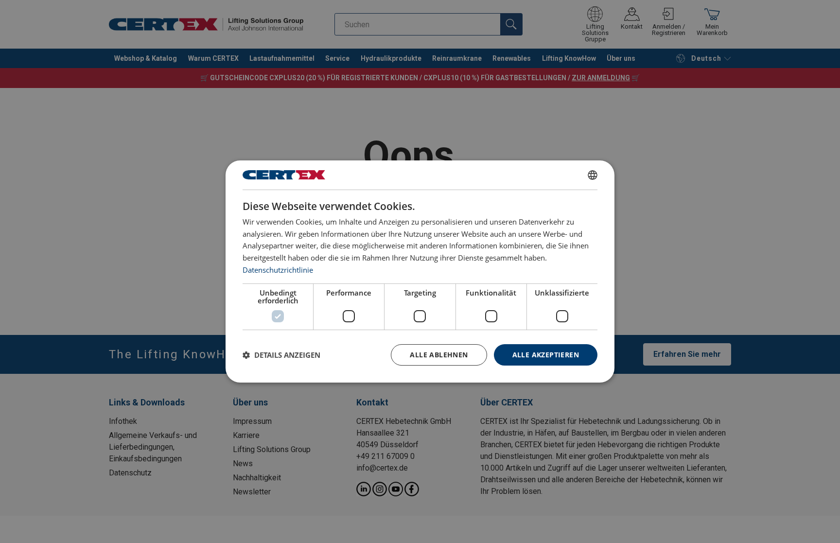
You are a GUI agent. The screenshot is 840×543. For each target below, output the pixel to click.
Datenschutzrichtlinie (278, 270)
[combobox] (592, 175)
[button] (281, 355)
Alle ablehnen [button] (439, 354)
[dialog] (420, 271)
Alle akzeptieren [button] (545, 354)
